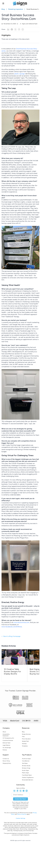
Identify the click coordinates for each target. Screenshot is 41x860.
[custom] (24, 791)
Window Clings (26, 768)
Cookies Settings (20, 818)
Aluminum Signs (26, 758)
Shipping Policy (7, 763)
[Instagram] (22, 29)
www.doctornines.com (21, 622)
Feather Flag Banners (28, 777)
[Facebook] (12, 29)
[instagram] (27, 791)
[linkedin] (14, 791)
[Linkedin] (8, 29)
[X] (15, 29)
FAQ (23, 736)
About (4, 731)
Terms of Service (21, 814)
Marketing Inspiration (15, 9)
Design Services (26, 734)
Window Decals (26, 765)
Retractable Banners (27, 780)
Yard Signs (25, 763)
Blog (3, 9)
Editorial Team (6, 743)
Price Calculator (26, 739)
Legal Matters (6, 745)
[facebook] (17, 791)
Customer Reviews (8, 740)
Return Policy (6, 761)
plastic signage (19, 74)
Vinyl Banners (25, 761)
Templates (25, 746)
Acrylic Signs (25, 770)
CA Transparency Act (8, 738)
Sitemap (24, 743)
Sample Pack (25, 741)
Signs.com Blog (20, 788)
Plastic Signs (25, 772)
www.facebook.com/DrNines (12, 627)
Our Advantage (7, 747)
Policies (5, 750)
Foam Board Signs (27, 775)
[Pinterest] (19, 29)
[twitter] (20, 791)
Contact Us (6, 758)
